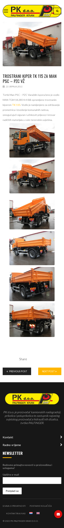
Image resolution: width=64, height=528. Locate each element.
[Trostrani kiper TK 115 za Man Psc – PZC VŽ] (32, 44)
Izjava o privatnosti (14, 506)
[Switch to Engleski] (38, 513)
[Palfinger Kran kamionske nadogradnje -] (32, 10)
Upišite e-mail (11, 474)
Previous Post (18, 371)
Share (23, 359)
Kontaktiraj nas (15, 513)
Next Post (48, 371)
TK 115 (16, 104)
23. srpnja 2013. (14, 86)
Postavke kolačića (41, 506)
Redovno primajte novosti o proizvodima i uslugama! (27, 466)
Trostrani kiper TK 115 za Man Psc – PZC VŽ (30, 78)
